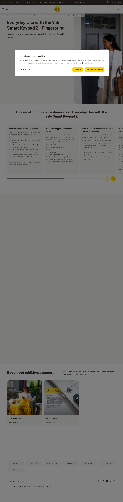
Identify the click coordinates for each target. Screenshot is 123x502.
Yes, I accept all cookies (94, 69)
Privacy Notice (87, 63)
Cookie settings (25, 69)
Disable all (77, 69)
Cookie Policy (78, 63)
